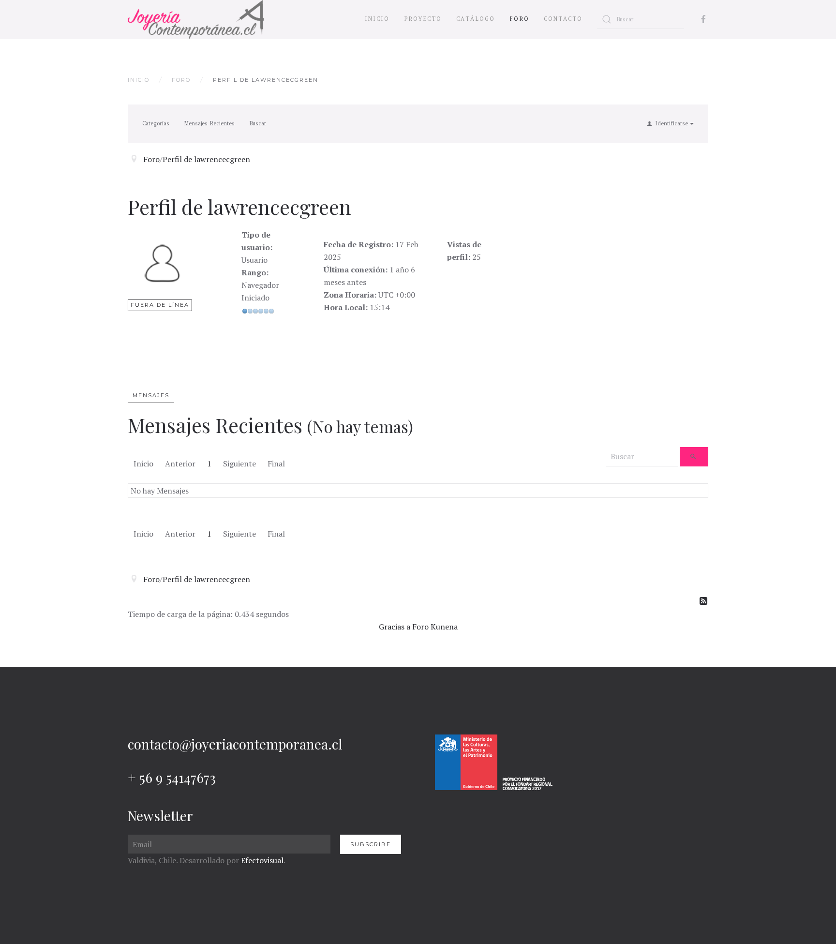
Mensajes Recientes (209, 123)
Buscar (257, 123)
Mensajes (151, 395)
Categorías (155, 123)
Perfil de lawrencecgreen (206, 159)
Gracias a (394, 626)
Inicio (377, 18)
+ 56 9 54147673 (172, 777)
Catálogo (475, 18)
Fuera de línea (160, 304)
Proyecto (423, 18)
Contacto (563, 18)
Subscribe (370, 844)
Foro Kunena (435, 626)
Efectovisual (262, 860)
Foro (519, 18)
